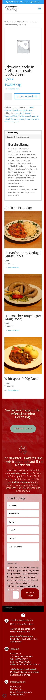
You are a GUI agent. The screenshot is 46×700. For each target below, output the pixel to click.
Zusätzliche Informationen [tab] (18, 137)
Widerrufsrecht (17, 694)
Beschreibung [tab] (12, 132)
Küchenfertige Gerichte (23, 110)
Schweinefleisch (17, 119)
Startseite (7, 22)
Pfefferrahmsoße (25, 116)
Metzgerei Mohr (11, 116)
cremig (19, 113)
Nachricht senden (30, 594)
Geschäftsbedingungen (21, 692)
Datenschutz (16, 689)
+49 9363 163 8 (21, 659)
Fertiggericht (28, 113)
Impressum (15, 686)
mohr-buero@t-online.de (28, 664)
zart (16, 122)
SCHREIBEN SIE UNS (23, 428)
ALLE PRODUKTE (19, 22)
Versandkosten (13, 89)
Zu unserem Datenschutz (27, 586)
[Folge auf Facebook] (23, 615)
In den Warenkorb (27, 96)
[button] (4, 695)
